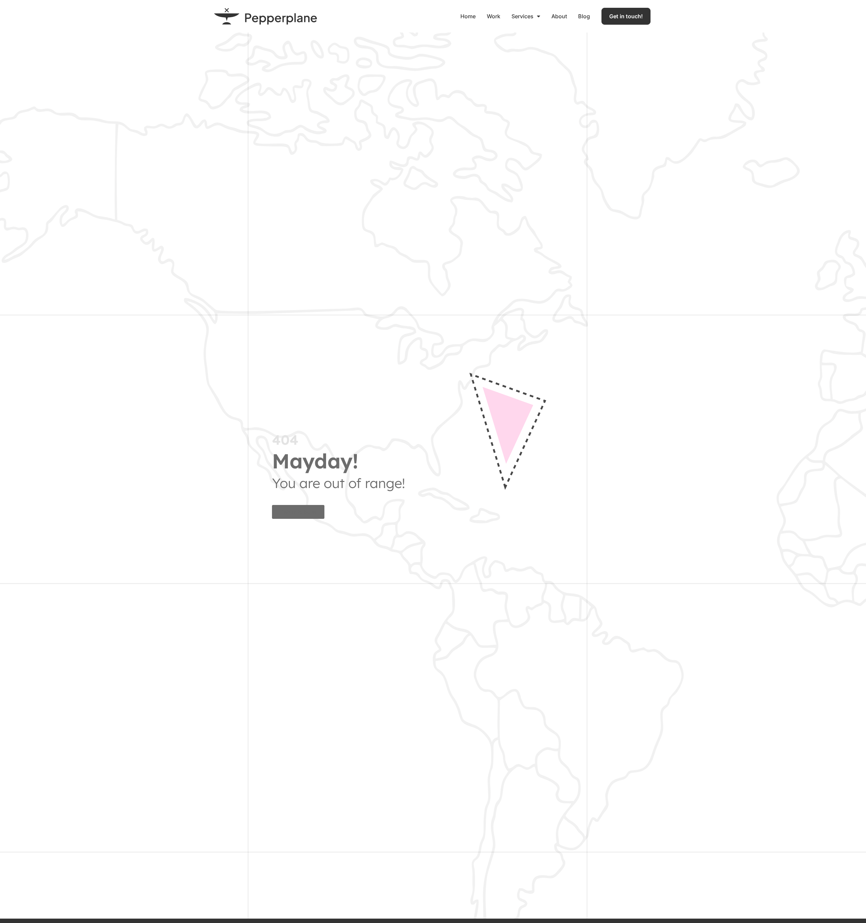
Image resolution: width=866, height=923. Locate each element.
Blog (584, 16)
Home (468, 16)
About (559, 16)
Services (522, 16)
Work (493, 16)
